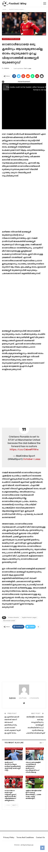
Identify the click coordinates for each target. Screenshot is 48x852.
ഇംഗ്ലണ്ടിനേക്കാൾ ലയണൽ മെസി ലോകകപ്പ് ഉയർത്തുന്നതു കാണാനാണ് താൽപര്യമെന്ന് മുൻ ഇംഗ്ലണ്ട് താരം (12, 725)
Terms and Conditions (25, 837)
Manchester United (9, 620)
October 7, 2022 (31, 459)
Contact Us (40, 837)
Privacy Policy (8, 837)
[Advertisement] (24, 205)
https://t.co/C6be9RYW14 (24, 449)
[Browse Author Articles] (24, 690)
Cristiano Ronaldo (13, 617)
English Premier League (11, 39)
